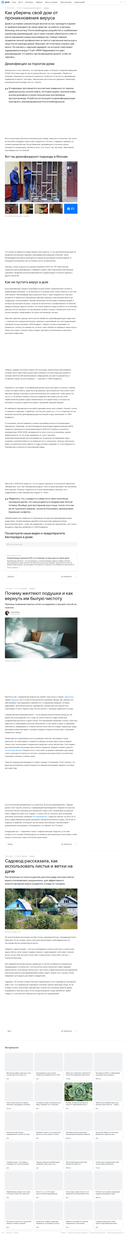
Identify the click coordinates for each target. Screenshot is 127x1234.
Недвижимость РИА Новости (32, 8)
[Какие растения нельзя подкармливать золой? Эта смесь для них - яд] (19, 1126)
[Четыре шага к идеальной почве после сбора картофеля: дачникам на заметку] (108, 1156)
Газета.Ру (24, 856)
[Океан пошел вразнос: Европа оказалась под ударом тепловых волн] (19, 1096)
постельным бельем (13, 750)
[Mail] (2, 2)
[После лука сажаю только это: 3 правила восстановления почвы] (78, 1185)
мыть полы (55, 411)
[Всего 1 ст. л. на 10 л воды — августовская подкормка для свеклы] (49, 1185)
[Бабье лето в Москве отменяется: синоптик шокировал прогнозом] (78, 1067)
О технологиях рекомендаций (97, 1232)
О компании (9, 1232)
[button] (41, 182)
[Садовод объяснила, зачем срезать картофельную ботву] (108, 1215)
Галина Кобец (15, 612)
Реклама (15, 1232)
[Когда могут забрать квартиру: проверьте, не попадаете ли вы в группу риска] (49, 1215)
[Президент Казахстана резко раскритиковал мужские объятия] (78, 1126)
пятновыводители (40, 817)
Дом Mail (24, 588)
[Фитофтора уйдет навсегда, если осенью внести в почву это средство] (19, 1067)
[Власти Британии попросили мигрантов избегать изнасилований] (78, 1156)
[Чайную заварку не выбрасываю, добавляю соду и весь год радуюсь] (49, 1156)
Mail (3, 1232)
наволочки (69, 697)
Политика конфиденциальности (115, 1232)
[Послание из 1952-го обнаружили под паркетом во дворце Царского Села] (108, 1067)
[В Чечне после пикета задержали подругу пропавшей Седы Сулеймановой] (108, 1185)
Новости (32, 856)
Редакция (63, 1232)
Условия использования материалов (77, 1232)
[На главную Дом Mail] (6, 2)
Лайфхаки (46, 8)
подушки (15, 700)
